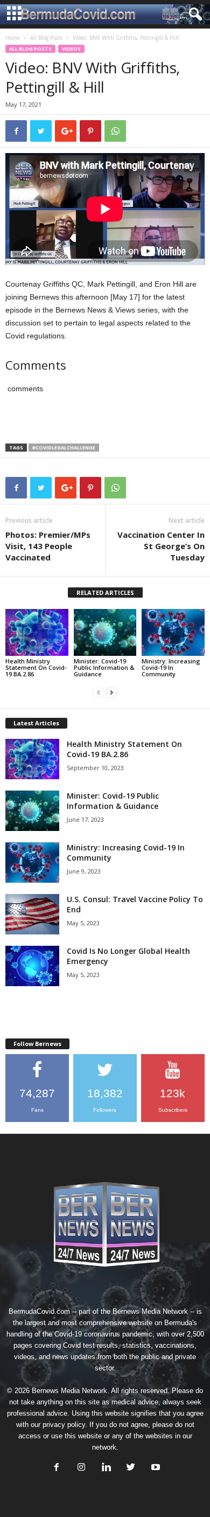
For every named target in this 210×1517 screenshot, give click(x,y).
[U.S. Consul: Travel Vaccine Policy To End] (32, 914)
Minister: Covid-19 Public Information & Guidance (104, 667)
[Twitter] (130, 1468)
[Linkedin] (106, 1468)
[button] (193, 14)
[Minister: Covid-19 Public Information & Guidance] (105, 632)
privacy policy (64, 1425)
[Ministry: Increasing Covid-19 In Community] (173, 632)
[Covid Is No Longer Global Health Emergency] (32, 966)
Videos (71, 48)
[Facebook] (56, 1468)
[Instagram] (81, 1468)
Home (12, 37)
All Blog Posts (46, 37)
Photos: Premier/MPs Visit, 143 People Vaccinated (47, 546)
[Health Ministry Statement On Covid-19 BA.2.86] (36, 632)
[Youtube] (154, 1468)
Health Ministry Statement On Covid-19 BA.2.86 (36, 667)
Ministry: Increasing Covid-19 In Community (171, 667)
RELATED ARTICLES (105, 592)
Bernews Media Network (150, 1311)
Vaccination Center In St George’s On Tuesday (161, 546)
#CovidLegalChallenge (63, 447)
